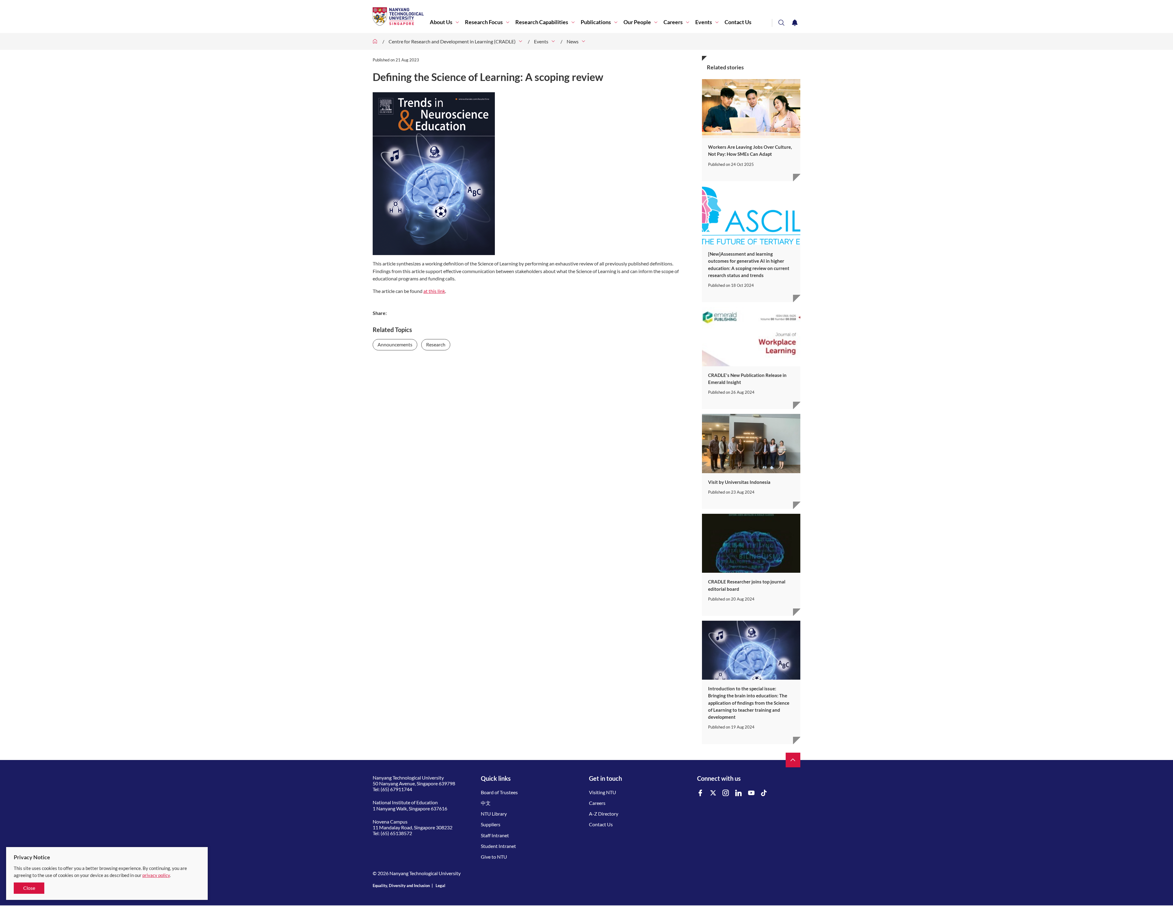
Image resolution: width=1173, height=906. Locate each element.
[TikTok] (764, 793)
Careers (673, 22)
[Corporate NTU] (375, 41)
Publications (596, 22)
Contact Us (738, 22)
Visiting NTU (602, 792)
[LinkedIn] (738, 793)
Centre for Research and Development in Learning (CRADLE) (452, 41)
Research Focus (484, 22)
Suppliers (490, 824)
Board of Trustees (499, 792)
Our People (637, 22)
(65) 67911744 (396, 789)
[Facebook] (700, 793)
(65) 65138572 (396, 833)
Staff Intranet (495, 835)
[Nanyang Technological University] (401, 16)
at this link (434, 291)
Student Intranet (498, 846)
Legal (440, 885)
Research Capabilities (541, 22)
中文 (486, 803)
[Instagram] (725, 793)
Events (703, 22)
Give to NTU (494, 857)
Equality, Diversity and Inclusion (401, 885)
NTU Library (494, 813)
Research (435, 344)
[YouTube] (751, 793)
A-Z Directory (603, 813)
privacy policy (156, 875)
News (573, 41)
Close (29, 888)
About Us (441, 22)
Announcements (395, 344)
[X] (713, 793)
